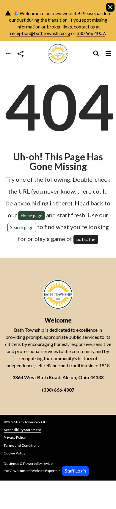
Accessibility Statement (22, 429)
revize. (48, 463)
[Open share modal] (20, 53)
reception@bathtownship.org (40, 33)
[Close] (110, 7)
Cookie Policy (14, 453)
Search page (21, 227)
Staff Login (75, 470)
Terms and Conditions (21, 445)
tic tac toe (85, 239)
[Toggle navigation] (8, 53)
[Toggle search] (96, 53)
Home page (31, 215)
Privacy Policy (15, 437)
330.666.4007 (90, 33)
